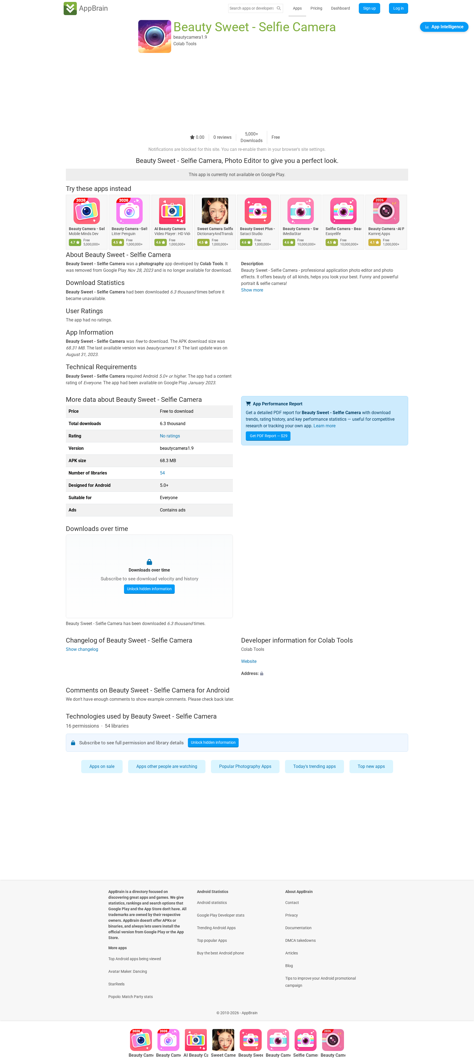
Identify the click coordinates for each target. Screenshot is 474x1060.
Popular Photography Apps (245, 766)
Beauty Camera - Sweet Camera (300, 229)
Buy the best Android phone (220, 953)
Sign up (369, 8)
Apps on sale (101, 766)
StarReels (116, 984)
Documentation (298, 928)
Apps (297, 8)
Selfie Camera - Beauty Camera (343, 229)
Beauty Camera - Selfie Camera (87, 229)
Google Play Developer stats (220, 915)
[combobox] (251, 8)
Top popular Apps (212, 940)
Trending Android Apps (216, 928)
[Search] (279, 8)
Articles (291, 953)
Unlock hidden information (149, 589)
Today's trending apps (314, 766)
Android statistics (212, 902)
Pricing (316, 8)
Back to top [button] (460, 1010)
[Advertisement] (230, 92)
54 (162, 473)
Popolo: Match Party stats (130, 996)
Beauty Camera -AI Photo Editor (386, 229)
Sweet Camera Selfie (215, 229)
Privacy (291, 915)
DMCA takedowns (300, 940)
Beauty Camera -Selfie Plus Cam (129, 229)
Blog (289, 965)
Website (248, 661)
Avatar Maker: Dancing (127, 971)
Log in (398, 8)
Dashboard (340, 8)
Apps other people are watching (166, 766)
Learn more (324, 425)
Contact (292, 902)
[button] (324, 673)
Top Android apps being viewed (134, 959)
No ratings (170, 436)
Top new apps (371, 766)
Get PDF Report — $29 (268, 436)
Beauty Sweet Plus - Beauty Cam (258, 229)
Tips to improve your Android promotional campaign (320, 982)
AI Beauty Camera (170, 229)
